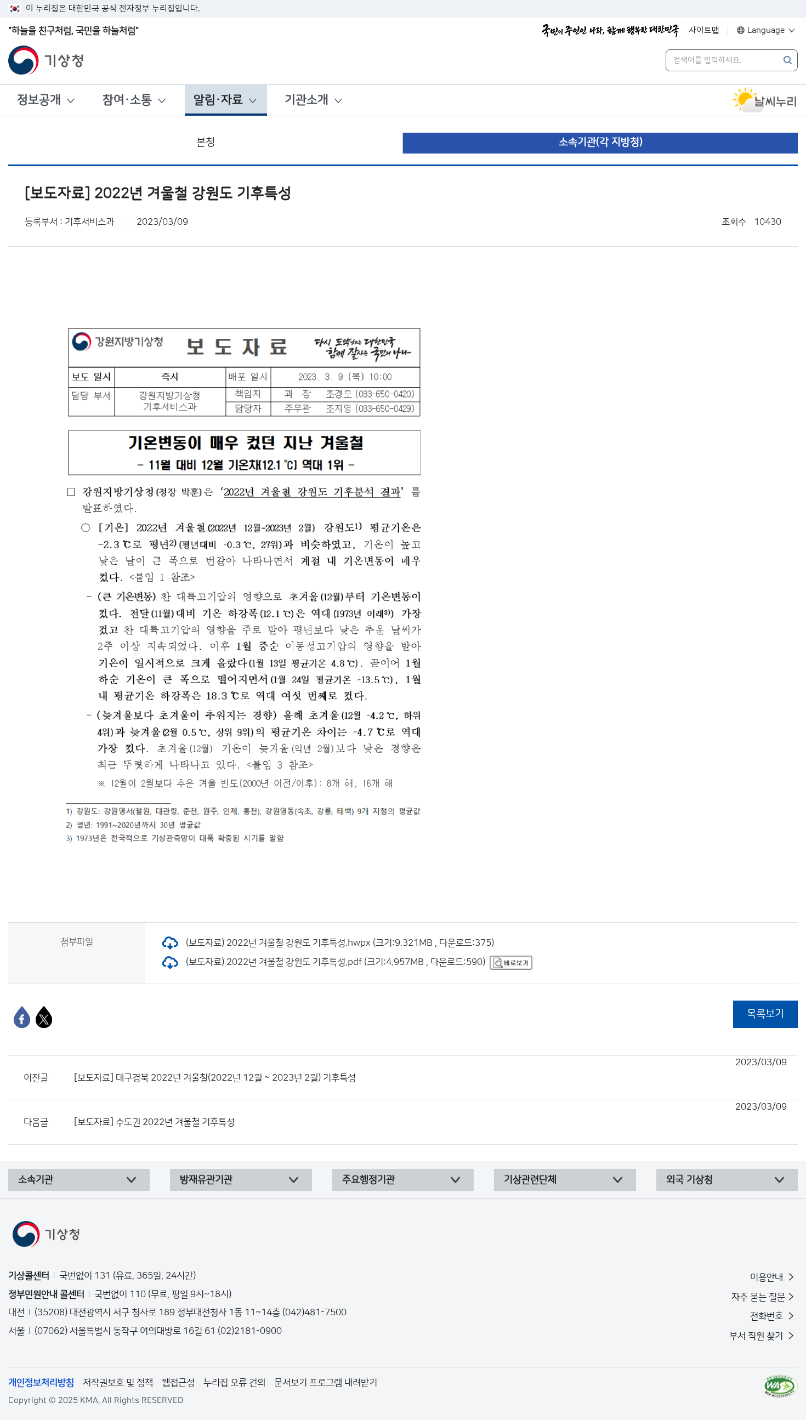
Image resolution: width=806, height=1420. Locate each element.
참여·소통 (127, 100)
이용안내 (767, 1277)
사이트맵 (704, 30)
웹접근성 (178, 1383)
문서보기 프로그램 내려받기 (325, 1383)
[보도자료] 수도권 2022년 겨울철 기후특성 (430, 1114)
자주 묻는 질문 (758, 1297)
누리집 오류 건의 (234, 1383)
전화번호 (767, 1316)
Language (766, 30)
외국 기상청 (689, 1179)
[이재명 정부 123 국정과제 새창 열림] (610, 30)
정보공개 (39, 100)
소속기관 (35, 1179)
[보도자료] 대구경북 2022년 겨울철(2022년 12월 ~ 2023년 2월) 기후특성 (430, 1070)
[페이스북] (22, 1017)
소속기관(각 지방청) (601, 142)
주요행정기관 (368, 1179)
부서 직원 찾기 (757, 1336)
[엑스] (44, 1017)
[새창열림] (765, 100)
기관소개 (306, 100)
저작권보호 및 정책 (118, 1383)
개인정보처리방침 (41, 1383)
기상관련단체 (530, 1179)
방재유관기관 (206, 1179)
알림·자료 (218, 100)
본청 (205, 142)
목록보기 (765, 1014)
